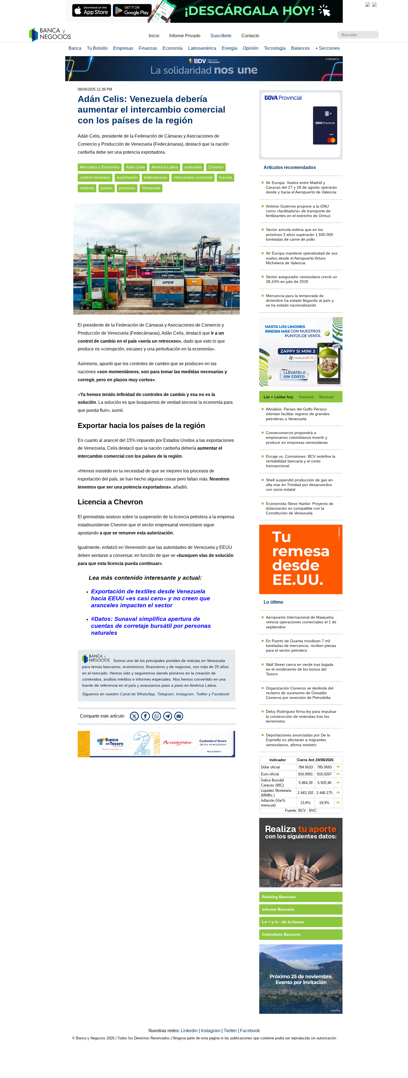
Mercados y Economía (99, 167)
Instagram (185, 694)
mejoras (87, 188)
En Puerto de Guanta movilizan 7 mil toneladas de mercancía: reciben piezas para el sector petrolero (301, 646)
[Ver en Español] (374, 4)
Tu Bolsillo (97, 48)
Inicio (154, 35)
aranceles (193, 167)
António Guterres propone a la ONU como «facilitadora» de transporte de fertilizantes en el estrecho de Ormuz (298, 211)
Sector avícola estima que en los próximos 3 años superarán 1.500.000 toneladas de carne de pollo (299, 234)
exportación (127, 177)
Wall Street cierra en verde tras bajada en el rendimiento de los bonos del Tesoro (299, 669)
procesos (127, 188)
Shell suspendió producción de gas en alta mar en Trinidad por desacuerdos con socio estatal (299, 485)
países (106, 188)
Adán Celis (135, 167)
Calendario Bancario (281, 934)
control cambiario (95, 177)
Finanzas (148, 48)
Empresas (123, 48)
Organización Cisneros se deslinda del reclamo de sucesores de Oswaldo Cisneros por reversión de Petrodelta (299, 693)
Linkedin (190, 1030)
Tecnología (275, 48)
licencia (225, 177)
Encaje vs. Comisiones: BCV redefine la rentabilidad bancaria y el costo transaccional (300, 461)
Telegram (165, 694)
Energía (229, 48)
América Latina (165, 167)
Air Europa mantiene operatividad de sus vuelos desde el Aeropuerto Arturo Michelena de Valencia (302, 258)
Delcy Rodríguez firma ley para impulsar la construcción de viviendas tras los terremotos (301, 716)
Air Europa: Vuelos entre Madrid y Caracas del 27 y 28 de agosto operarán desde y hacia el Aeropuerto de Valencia (301, 187)
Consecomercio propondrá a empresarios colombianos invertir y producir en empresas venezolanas (297, 437)
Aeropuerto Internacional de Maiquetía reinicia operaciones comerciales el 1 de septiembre (301, 622)
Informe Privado (184, 35)
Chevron (215, 167)
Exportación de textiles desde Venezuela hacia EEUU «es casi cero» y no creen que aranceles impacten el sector (150, 598)
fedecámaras (155, 177)
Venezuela (151, 188)
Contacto (250, 35)
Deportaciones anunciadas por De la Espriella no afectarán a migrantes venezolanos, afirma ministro (298, 740)
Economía (173, 48)
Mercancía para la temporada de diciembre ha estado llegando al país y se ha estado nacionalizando (300, 300)
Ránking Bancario (279, 897)
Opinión (250, 48)
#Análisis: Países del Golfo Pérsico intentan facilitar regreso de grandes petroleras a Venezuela (297, 414)
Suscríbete (220, 35)
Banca (75, 48)
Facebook (220, 694)
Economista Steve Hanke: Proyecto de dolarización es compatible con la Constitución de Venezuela (299, 508)
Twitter (202, 694)
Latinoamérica (202, 48)
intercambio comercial (193, 177)
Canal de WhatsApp (137, 694)
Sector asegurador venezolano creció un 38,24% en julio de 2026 (301, 279)
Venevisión (136, 547)
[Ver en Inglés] (368, 4)
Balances (300, 48)
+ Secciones (327, 48)
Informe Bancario (278, 909)
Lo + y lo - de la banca (283, 922)
